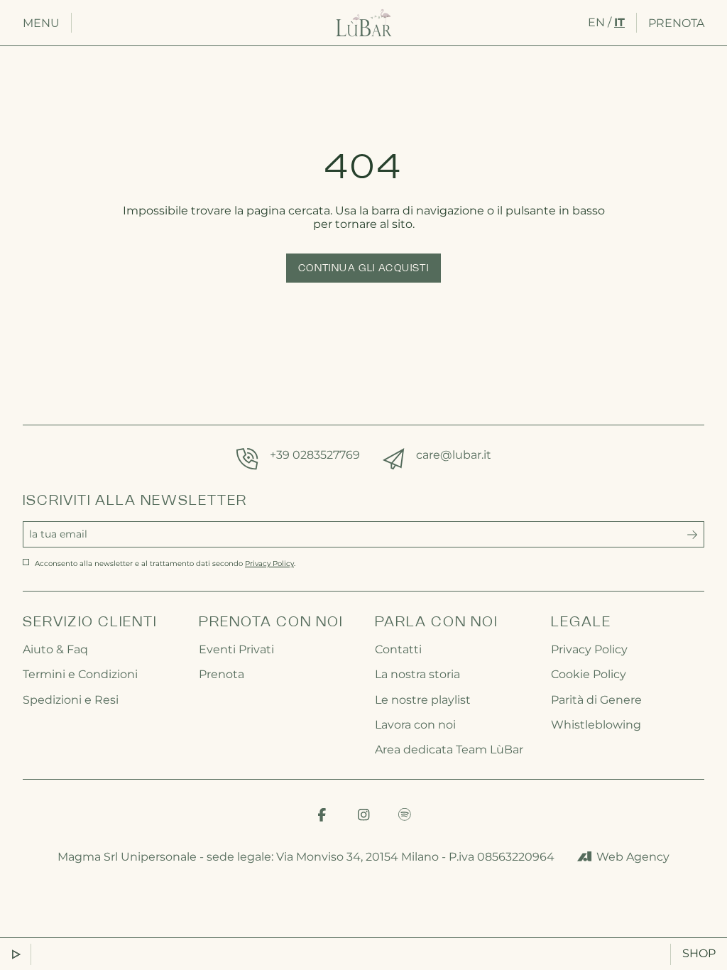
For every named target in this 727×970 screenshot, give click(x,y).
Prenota (676, 23)
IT (619, 22)
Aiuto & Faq (55, 649)
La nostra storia (417, 674)
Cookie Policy (588, 674)
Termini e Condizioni (80, 674)
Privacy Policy (589, 649)
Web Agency (632, 856)
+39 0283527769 (315, 455)
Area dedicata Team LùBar (449, 749)
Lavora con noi (415, 724)
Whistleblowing (596, 724)
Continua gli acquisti (363, 268)
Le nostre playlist (423, 700)
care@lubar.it (453, 455)
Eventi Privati (236, 649)
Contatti (398, 649)
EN (596, 22)
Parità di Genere (596, 700)
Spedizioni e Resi (71, 700)
